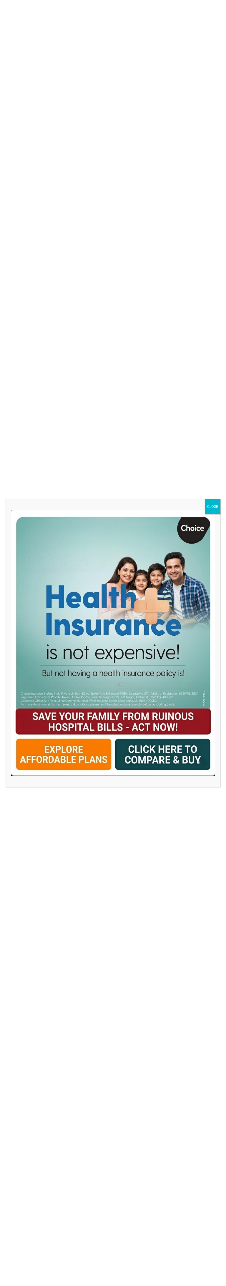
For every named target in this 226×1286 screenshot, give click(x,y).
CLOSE (212, 507)
